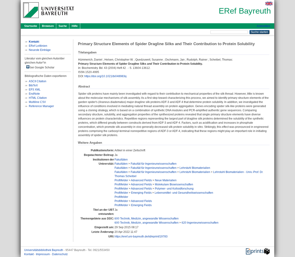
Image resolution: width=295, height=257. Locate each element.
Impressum (43, 254)
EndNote (34, 93)
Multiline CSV (37, 102)
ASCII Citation (37, 81)
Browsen (48, 26)
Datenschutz (60, 254)
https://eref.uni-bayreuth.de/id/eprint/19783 (141, 236)
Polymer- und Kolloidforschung (174, 188)
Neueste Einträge (40, 50)
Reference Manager (41, 106)
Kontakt (29, 254)
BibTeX (33, 85)
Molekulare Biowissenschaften (174, 184)
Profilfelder (121, 180)
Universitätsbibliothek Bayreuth (44, 250)
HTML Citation (38, 97)
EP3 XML (35, 89)
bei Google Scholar (42, 67)
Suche (63, 26)
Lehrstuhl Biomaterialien (195, 167)
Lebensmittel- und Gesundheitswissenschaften (184, 192)
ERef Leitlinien (38, 45)
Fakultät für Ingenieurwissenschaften (154, 163)
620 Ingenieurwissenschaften (200, 222)
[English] (269, 3)
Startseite (30, 26)
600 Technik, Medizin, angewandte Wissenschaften (147, 218)
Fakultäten (121, 159)
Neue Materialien (166, 180)
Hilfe (75, 26)
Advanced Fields (141, 180)
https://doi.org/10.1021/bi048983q (105, 76)
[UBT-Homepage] (48, 19)
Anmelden (263, 26)
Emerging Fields (141, 192)
